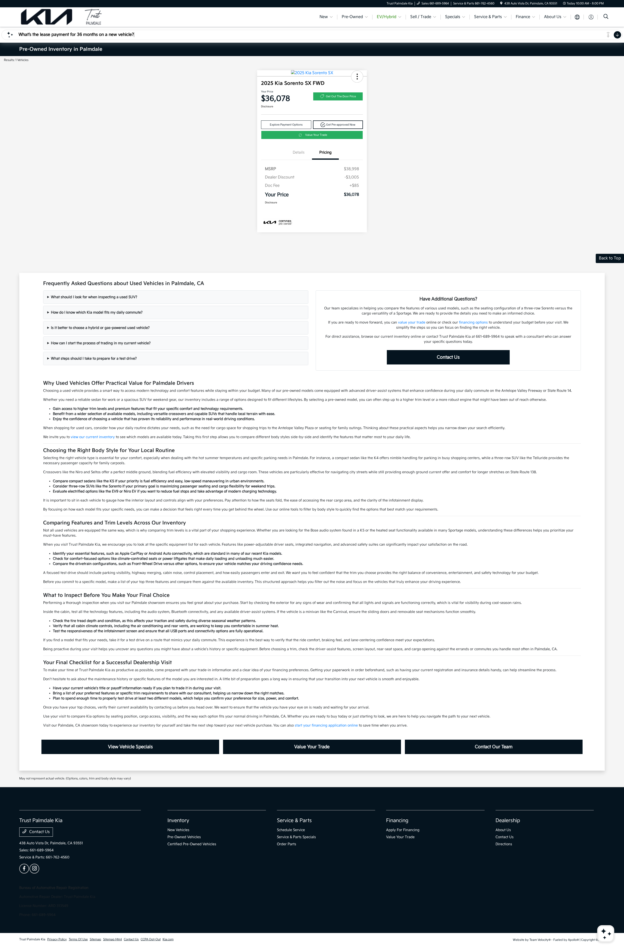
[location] (501, 3)
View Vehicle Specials (130, 746)
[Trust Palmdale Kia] (61, 17)
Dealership (508, 821)
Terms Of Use (78, 939)
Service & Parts (294, 821)
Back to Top (610, 258)
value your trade (411, 322)
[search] (606, 17)
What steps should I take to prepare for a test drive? (94, 358)
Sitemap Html (112, 939)
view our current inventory (93, 437)
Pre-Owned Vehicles (184, 837)
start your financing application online (326, 725)
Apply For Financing (402, 830)
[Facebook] (24, 868)
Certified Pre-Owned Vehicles (191, 844)
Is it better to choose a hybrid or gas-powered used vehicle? (100, 328)
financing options (473, 322)
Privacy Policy (57, 939)
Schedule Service (291, 830)
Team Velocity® (540, 940)
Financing (397, 821)
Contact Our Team (494, 746)
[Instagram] (34, 868)
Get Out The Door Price (341, 96)
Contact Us (448, 357)
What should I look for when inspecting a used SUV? (94, 297)
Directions (504, 844)
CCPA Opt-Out (151, 939)
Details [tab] (298, 152)
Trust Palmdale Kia (32, 939)
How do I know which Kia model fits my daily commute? (97, 312)
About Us (503, 830)
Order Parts (286, 844)
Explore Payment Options (286, 124)
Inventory (178, 821)
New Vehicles (178, 830)
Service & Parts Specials (296, 837)
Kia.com (168, 939)
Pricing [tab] (325, 152)
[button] (357, 76)
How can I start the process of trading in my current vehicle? (101, 343)
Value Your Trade (316, 135)
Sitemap (95, 939)
